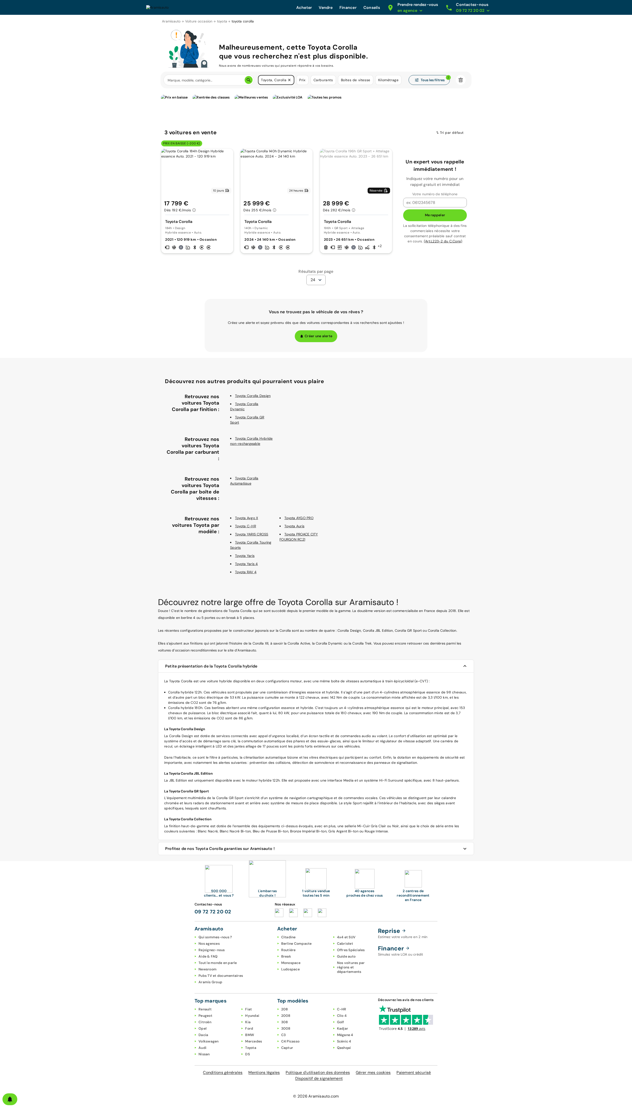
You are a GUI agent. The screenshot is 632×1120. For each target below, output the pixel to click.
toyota (222, 21)
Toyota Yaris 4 (246, 564)
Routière (288, 950)
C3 (283, 1035)
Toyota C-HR (245, 526)
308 (284, 1022)
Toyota (250, 1047)
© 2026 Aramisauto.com (316, 1096)
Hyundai (252, 1015)
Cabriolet (345, 943)
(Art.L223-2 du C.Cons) (443, 241)
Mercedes (253, 1041)
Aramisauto (171, 21)
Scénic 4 (344, 1041)
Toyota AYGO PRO (299, 518)
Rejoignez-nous (211, 950)
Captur (287, 1047)
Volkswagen (208, 1041)
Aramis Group (210, 982)
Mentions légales (264, 1072)
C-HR (341, 1009)
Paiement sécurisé (413, 1072)
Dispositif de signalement (319, 1078)
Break (286, 956)
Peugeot (205, 1015)
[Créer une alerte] (9, 1099)
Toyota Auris (294, 526)
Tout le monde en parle (217, 963)
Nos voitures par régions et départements (351, 967)
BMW (249, 1035)
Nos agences (209, 943)
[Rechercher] (249, 80)
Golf (340, 1022)
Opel (202, 1028)
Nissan (204, 1054)
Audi (202, 1047)
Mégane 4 (345, 1035)
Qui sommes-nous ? (215, 937)
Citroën (204, 1022)
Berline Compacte (296, 943)
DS (247, 1054)
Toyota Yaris (245, 555)
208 (284, 1009)
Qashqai (344, 1047)
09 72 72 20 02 (213, 911)
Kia (248, 1022)
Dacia (203, 1035)
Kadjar (342, 1028)
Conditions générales (222, 1072)
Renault (205, 1009)
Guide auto (346, 956)
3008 (286, 1028)
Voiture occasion (199, 21)
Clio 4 (342, 1015)
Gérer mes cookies (373, 1072)
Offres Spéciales (351, 950)
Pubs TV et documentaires (220, 975)
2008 (286, 1015)
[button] (289, 80)
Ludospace (290, 969)
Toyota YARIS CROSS (251, 534)
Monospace (290, 963)
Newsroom (207, 969)
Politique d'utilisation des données (318, 1072)
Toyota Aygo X (246, 518)
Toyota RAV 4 (246, 572)
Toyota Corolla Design (253, 395)
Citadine (288, 937)
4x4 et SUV (346, 937)
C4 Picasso (290, 1041)
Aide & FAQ (208, 956)
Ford (249, 1028)
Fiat (248, 1009)
